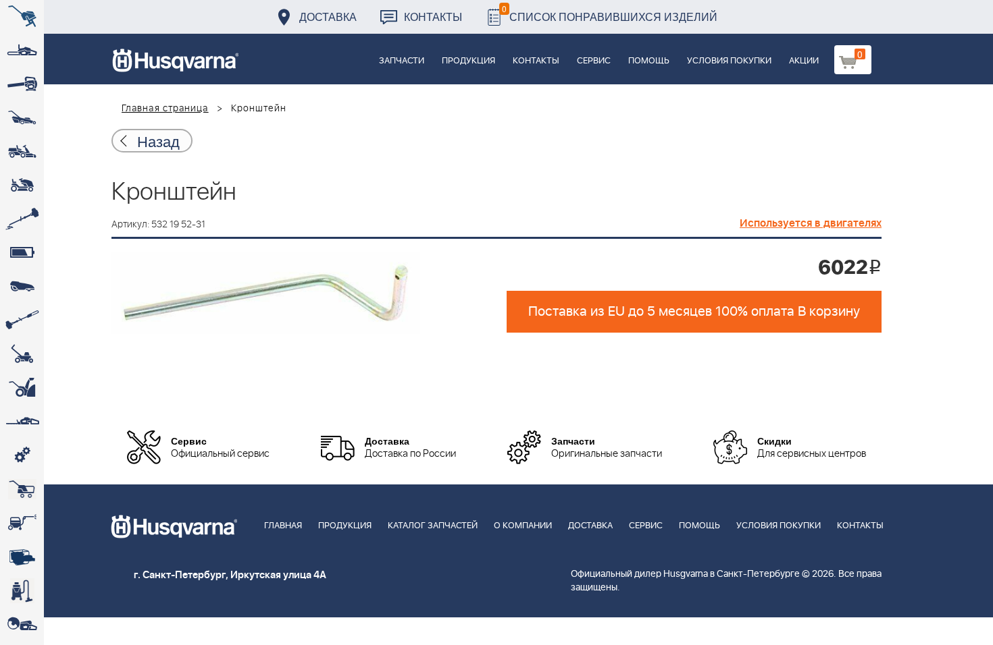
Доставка (328, 16)
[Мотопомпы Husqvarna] (22, 556)
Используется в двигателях (811, 223)
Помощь (648, 61)
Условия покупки (729, 61)
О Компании (523, 526)
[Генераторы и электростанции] (22, 489)
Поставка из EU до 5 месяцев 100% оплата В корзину (694, 312)
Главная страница (165, 108)
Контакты (433, 16)
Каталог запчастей (433, 526)
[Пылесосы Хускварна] (22, 590)
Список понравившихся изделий (609, 13)
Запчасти (401, 61)
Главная (283, 526)
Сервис (594, 61)
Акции (804, 61)
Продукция (468, 61)
